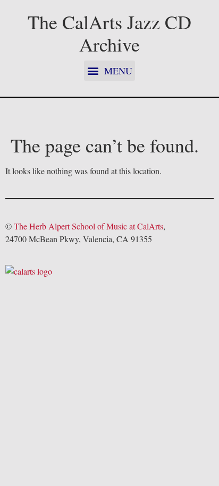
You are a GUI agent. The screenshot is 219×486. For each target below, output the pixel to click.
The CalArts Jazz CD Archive (109, 33)
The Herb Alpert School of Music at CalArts (88, 226)
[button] (109, 71)
